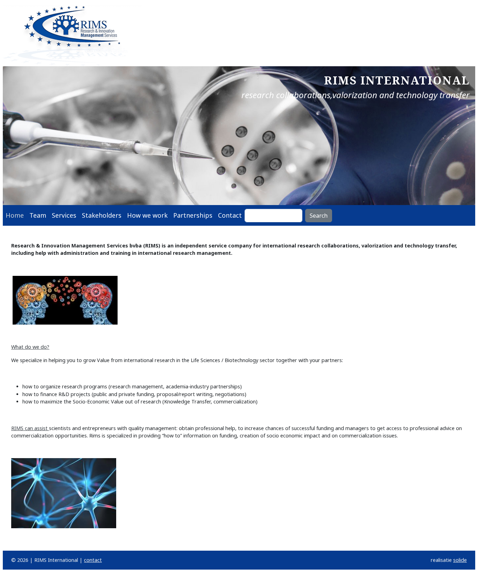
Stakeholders (101, 215)
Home (15, 215)
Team (37, 215)
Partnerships (192, 215)
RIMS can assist (30, 428)
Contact (230, 215)
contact (93, 560)
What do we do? (30, 347)
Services (64, 215)
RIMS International (397, 80)
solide (460, 560)
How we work (147, 215)
